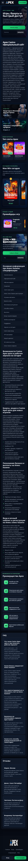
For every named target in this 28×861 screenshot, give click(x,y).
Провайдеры (19, 849)
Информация (12, 852)
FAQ (18, 852)
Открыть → (6, 130)
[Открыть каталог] (2, 2)
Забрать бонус (14, 253)
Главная (7, 849)
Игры (12, 849)
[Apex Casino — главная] (9, 2)
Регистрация (22, 2)
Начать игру (14, 27)
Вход (7, 858)
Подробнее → (7, 115)
